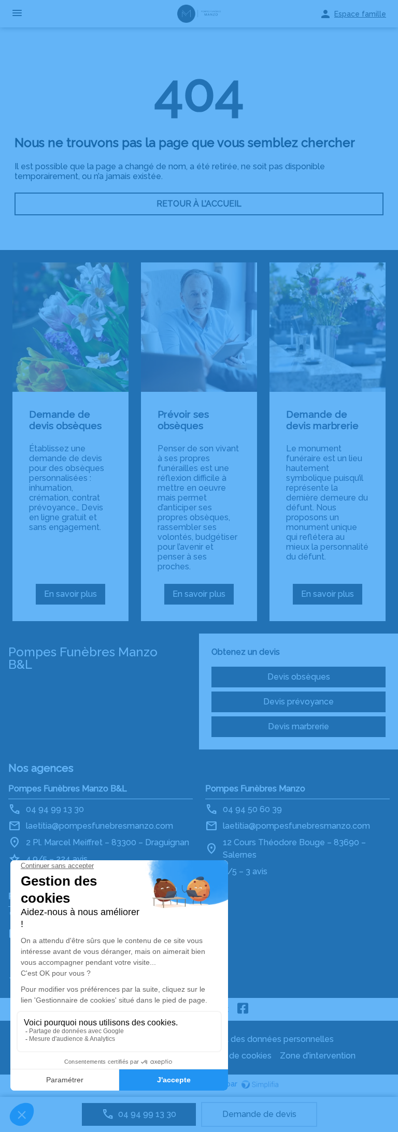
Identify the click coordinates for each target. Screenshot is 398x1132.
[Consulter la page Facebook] (243, 1009)
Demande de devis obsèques (65, 419)
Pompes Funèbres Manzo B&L (67, 788)
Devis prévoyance (298, 702)
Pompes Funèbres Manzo (255, 788)
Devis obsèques (298, 677)
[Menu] (17, 13)
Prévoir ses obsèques (183, 419)
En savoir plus (74, 597)
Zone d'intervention (318, 1056)
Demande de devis (259, 1114)
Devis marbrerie (298, 726)
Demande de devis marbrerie (322, 419)
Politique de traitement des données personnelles (236, 1039)
